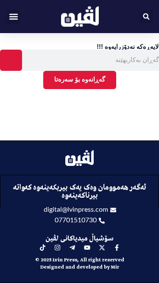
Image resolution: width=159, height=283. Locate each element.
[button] (13, 17)
